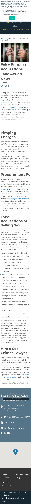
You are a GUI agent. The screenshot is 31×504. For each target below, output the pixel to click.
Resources (6, 478)
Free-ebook (6, 482)
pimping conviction (16, 107)
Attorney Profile (22, 474)
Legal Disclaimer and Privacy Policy (13, 500)
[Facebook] (1, 433)
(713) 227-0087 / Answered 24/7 (17, 417)
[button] (15, 452)
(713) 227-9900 (9, 422)
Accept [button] (11, 18)
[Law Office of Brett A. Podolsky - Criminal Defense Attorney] (16, 395)
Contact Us (6, 485)
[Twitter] (5, 434)
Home (2, 39)
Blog (6, 39)
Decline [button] (19, 18)
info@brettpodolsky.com (14, 428)
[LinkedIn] (8, 433)
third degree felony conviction (19, 199)
